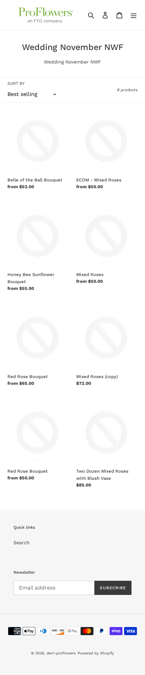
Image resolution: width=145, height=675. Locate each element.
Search (21, 542)
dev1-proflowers (61, 653)
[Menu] (133, 15)
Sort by (16, 83)
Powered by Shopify (96, 653)
